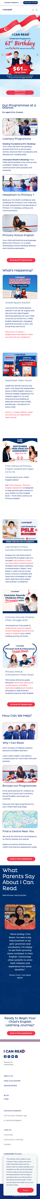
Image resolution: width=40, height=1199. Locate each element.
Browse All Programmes (21, 260)
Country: (7, 2)
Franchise (8, 1135)
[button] (33, 10)
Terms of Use (8, 1062)
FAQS (6, 1099)
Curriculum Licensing (13, 1140)
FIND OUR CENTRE (12, 1081)
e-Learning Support (13, 1120)
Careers (7, 1144)
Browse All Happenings (21, 704)
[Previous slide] (2, 54)
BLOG (6, 1095)
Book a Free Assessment (20, 93)
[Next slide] (37, 54)
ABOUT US (8, 1076)
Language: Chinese (30, 2)
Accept (25, 1190)
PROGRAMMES (10, 1086)
